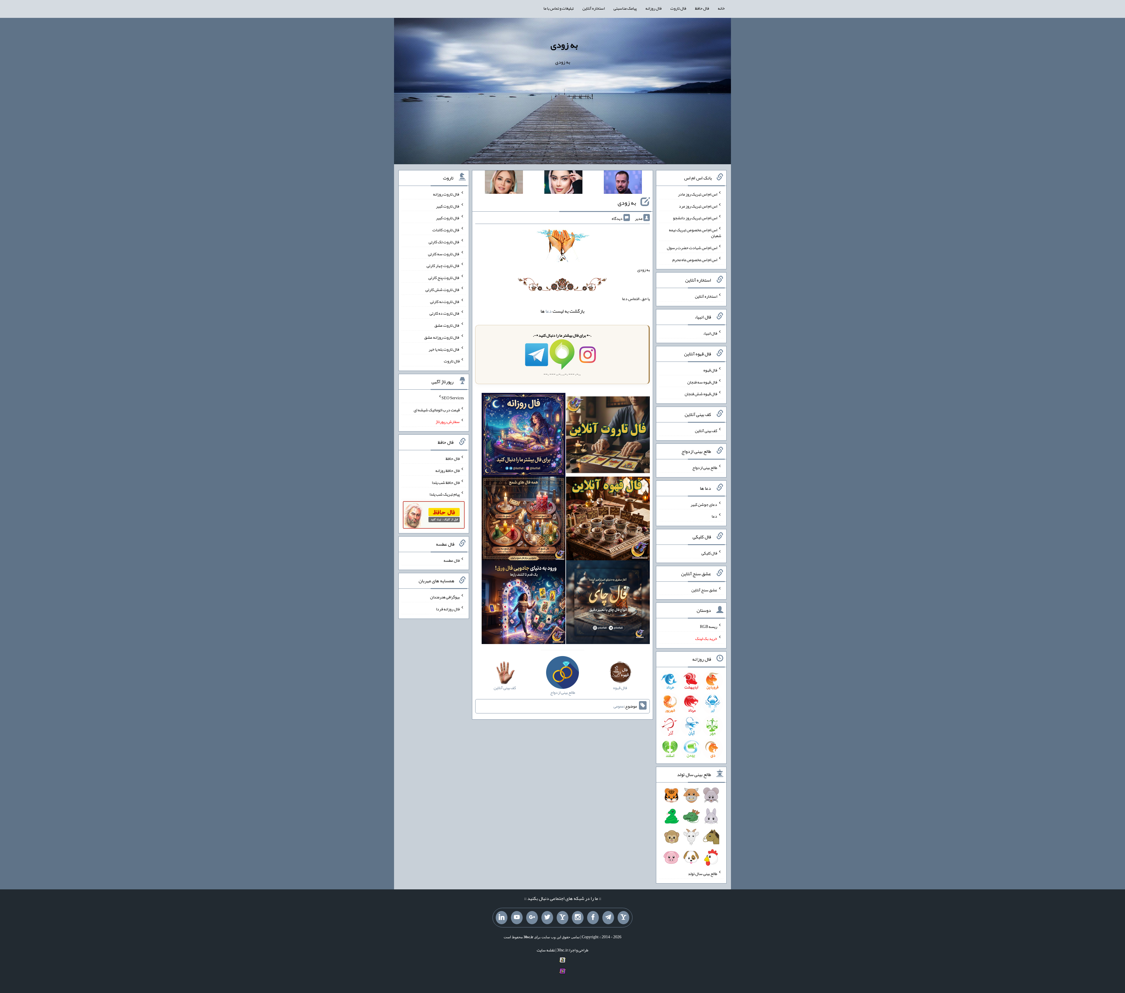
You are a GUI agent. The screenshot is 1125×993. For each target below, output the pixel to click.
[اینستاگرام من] (578, 917)
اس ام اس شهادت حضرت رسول (692, 248)
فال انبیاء (710, 333)
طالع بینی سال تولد (702, 873)
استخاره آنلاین (593, 8)
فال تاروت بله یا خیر (444, 349)
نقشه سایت (546, 950)
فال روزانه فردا (448, 609)
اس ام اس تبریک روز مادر (697, 194)
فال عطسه (452, 560)
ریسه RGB (708, 626)
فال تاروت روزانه (446, 194)
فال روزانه (653, 8)
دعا (549, 311)
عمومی (618, 706)
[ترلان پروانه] (563, 183)
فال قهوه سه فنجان (702, 382)
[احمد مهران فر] (623, 183)
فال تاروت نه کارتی (445, 301)
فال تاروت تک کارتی (444, 242)
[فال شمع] (523, 520)
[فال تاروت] (608, 436)
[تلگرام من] (608, 917)
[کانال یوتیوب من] (517, 917)
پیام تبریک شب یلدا (444, 494)
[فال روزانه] (523, 436)
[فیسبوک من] (593, 917)
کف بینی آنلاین (706, 431)
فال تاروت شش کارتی (442, 289)
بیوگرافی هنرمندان (445, 597)
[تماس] (562, 917)
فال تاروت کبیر (448, 206)
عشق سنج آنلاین (704, 589)
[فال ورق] (523, 604)
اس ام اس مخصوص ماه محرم (694, 259)
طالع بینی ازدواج (704, 467)
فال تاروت (678, 8)
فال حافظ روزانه (447, 470)
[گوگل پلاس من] (532, 917)
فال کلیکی (709, 553)
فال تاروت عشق (447, 325)
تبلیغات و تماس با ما (558, 8)
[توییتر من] (547, 917)
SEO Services (453, 398)
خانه (721, 8)
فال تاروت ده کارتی (444, 313)
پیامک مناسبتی (625, 8)
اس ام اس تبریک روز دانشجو (695, 218)
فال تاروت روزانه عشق (442, 337)
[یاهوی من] (623, 917)
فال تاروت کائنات (446, 230)
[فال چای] (608, 604)
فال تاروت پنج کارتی (444, 277)
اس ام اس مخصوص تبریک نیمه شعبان (695, 233)
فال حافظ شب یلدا (446, 482)
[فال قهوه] (608, 520)
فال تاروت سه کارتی (444, 253)
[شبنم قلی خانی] (504, 183)
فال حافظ (702, 8)
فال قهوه (710, 370)
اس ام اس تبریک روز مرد (698, 206)
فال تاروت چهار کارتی (443, 265)
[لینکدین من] (501, 917)
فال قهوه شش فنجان (701, 394)
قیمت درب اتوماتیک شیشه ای (437, 409)
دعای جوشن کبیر (704, 504)
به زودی (564, 45)
